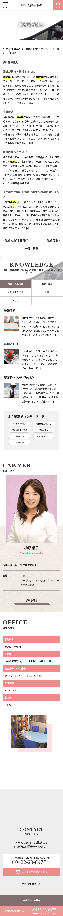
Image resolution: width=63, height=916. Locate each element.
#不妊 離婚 (19, 442)
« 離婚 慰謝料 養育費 (15, 240)
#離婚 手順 (43, 430)
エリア (15, 300)
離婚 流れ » (53, 240)
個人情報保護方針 (31, 883)
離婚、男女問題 (15, 283)
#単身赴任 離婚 (19, 424)
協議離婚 (8, 112)
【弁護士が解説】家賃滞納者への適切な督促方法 (31, 194)
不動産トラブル (15, 292)
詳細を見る (31, 600)
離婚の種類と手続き (15, 152)
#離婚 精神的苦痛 (19, 430)
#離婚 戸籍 (19, 436)
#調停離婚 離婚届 (43, 424)
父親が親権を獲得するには (19, 71)
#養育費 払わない (43, 436)
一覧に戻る (31, 248)
